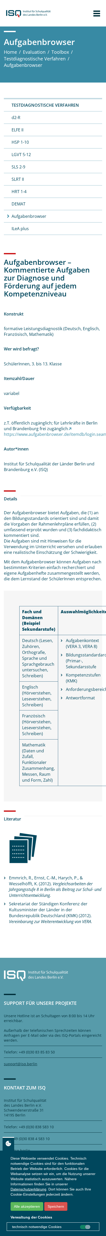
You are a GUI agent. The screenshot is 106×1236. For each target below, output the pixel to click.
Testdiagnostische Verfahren (35, 59)
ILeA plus (20, 228)
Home (10, 52)
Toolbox (60, 52)
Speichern (56, 1206)
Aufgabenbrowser (29, 216)
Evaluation (34, 52)
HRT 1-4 (19, 191)
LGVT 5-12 (21, 154)
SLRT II (18, 179)
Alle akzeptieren (27, 1206)
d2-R (16, 117)
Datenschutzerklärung (28, 1189)
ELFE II (17, 130)
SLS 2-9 (18, 167)
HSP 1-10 (20, 142)
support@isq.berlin (20, 1063)
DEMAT (18, 204)
